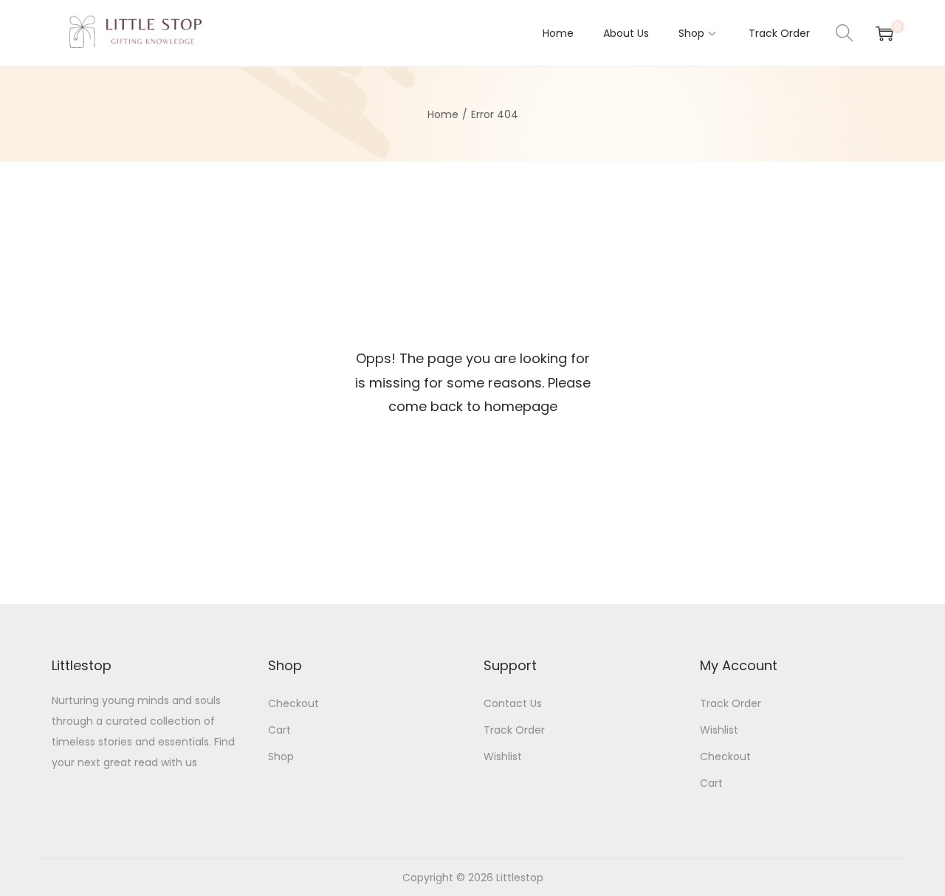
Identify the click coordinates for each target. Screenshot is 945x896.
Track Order (514, 730)
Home (442, 114)
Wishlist (503, 756)
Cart (279, 730)
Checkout (293, 703)
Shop (281, 756)
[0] (884, 33)
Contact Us (513, 703)
